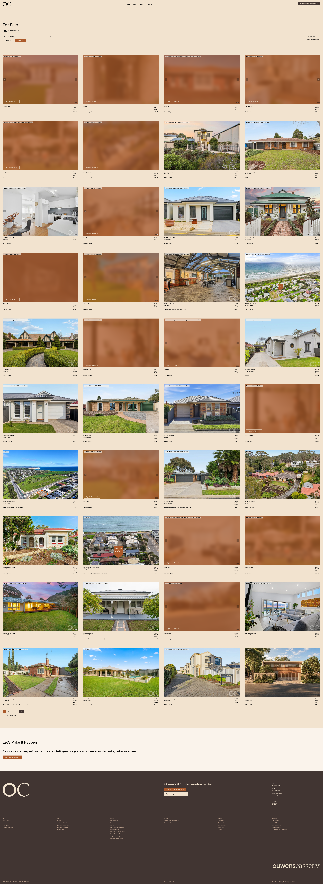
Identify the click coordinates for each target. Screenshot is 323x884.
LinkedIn (274, 803)
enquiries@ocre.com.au (278, 795)
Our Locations (222, 825)
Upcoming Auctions (62, 827)
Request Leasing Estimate (117, 836)
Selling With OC (7, 820)
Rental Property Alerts (116, 838)
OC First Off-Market (62, 823)
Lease (141, 4)
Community (221, 827)
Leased (112, 825)
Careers (220, 829)
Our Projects (167, 823)
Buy (134, 4)
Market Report (276, 823)
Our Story (220, 820)
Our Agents (6, 825)
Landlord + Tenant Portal (117, 831)
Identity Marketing (284, 882)
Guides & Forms (276, 825)
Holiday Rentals (114, 829)
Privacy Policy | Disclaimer (171, 882)
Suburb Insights (276, 827)
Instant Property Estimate (279, 829)
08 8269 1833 (276, 790)
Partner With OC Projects (171, 820)
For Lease (113, 823)
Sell (128, 4)
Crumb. (294, 882)
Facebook (274, 801)
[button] (4, 79)
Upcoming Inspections (63, 825)
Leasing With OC (115, 820)
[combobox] (27, 36)
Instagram (275, 800)
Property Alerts (61, 829)
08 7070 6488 (276, 785)
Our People (221, 823)
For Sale (59, 820)
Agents (149, 4)
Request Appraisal (8, 827)
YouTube (274, 805)
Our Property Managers (117, 827)
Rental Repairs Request (117, 834)
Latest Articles (276, 820)
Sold (4, 823)
